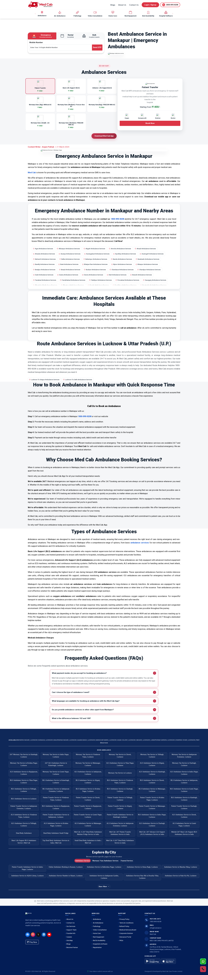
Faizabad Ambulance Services (45, 280)
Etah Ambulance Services (117, 275)
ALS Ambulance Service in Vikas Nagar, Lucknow (120, 764)
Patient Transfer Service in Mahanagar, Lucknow (152, 807)
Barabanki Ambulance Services (148, 259)
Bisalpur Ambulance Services (45, 270)
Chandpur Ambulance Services (150, 270)
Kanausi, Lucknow (45, 740)
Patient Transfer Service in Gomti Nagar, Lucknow (88, 816)
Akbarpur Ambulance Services (69, 249)
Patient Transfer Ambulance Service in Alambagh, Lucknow (120, 816)
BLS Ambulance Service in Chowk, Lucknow (152, 781)
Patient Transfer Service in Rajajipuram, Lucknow (88, 807)
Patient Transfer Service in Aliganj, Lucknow (120, 807)
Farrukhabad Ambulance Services (73, 280)
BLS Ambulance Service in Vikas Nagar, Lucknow (24, 781)
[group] (42, 13)
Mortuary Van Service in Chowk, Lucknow (120, 756)
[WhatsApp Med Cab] (203, 961)
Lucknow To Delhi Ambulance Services (78, 380)
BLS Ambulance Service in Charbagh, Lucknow (120, 790)
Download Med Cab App (104, 136)
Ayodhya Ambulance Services (125, 254)
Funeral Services (127, 861)
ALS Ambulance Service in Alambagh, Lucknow (152, 773)
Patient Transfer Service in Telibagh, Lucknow (120, 799)
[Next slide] (173, 14)
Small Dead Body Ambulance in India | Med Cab (88, 842)
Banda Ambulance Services (122, 259)
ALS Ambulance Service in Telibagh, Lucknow (24, 824)
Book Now (150, 123)
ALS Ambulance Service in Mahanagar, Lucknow (88, 824)
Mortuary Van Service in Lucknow (120, 773)
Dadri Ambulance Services (44, 275)
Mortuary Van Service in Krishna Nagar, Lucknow (24, 764)
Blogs (112, 5)
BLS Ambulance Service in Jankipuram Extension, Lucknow (55, 790)
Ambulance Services (82, 861)
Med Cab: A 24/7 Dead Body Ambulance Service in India (120, 842)
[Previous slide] (35, 14)
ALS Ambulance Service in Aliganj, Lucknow (152, 764)
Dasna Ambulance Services (68, 275)
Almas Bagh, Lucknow (86, 740)
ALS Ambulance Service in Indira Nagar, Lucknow (184, 773)
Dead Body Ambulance (24, 833)
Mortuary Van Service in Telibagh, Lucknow (152, 756)
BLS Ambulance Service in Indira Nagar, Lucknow (152, 816)
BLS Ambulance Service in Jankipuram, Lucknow (184, 781)
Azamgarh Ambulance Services (152, 254)
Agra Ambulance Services (44, 249)
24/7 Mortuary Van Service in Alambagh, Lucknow (24, 756)
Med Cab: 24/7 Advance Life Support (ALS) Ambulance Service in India (152, 833)
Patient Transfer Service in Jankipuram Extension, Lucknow (23, 807)
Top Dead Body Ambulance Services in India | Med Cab (55, 842)
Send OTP (97, 47)
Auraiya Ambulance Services (70, 254)
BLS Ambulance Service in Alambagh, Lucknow (184, 799)
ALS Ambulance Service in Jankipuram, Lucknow (88, 773)
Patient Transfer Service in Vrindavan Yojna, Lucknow (56, 799)
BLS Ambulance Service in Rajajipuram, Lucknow (56, 807)
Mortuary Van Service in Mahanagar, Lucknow (88, 764)
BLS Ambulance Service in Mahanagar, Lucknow (152, 790)
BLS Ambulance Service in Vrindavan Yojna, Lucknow (120, 781)
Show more (104, 743)
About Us (122, 5)
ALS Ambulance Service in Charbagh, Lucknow (152, 824)
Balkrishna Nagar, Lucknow (65, 740)
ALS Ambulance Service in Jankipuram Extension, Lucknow (120, 824)
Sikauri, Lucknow (143, 740)
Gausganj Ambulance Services (155, 280)
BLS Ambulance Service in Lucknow (23, 799)
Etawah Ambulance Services (142, 275)
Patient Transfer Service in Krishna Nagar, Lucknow (152, 799)
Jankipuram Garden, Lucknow (163, 740)
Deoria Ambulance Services (93, 275)
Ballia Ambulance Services (70, 259)
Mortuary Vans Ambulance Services (105, 861)
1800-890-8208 (117, 219)
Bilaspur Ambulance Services (148, 264)
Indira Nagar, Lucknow (28, 740)
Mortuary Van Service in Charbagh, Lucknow (184, 764)
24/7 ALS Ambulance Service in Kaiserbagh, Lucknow (56, 764)
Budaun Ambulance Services (96, 270)
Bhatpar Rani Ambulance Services (95, 264)
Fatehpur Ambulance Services (101, 280)
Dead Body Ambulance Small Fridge (55, 833)
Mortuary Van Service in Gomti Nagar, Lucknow (56, 773)
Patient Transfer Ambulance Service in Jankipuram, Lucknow (56, 816)
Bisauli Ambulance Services (70, 270)
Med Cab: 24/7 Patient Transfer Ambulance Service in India (120, 833)
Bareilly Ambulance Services (45, 264)
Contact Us (134, 5)
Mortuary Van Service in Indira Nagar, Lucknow (56, 756)
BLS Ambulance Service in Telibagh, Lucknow (23, 790)
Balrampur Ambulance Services (96, 259)
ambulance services (139, 543)
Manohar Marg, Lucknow (106, 740)
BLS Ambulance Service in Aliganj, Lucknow (88, 781)
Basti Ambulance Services (69, 264)
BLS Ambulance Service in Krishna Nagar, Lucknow (88, 790)
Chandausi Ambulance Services (122, 270)
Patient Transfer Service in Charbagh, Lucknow (184, 807)
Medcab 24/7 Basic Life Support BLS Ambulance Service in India (184, 833)
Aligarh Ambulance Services (95, 249)
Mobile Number (36, 42)
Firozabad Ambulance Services (128, 280)
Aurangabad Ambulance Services (97, 254)
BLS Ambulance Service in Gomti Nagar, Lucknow (184, 790)
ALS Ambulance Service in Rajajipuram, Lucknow (24, 773)
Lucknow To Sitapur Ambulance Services (45, 380)
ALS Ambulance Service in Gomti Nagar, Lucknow (184, 824)
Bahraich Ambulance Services (45, 259)
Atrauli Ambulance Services (146, 249)
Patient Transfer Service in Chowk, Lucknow (88, 799)
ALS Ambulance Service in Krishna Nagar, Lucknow (56, 824)
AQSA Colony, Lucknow (126, 740)
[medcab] (40, 4)
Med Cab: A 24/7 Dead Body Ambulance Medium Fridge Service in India (88, 833)
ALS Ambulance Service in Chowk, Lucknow (184, 816)
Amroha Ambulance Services (121, 249)
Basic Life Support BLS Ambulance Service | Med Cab (24, 842)
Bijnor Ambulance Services (122, 264)
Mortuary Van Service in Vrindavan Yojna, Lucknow (88, 756)
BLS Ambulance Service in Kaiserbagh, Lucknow (55, 781)
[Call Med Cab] (203, 969)
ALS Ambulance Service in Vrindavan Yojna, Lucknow (24, 816)
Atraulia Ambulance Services (45, 254)
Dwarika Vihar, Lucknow (185, 740)
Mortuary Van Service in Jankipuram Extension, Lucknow (184, 756)
